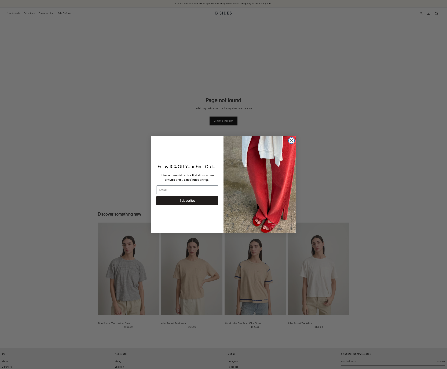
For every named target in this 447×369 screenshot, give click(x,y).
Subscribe (187, 200)
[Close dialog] (291, 141)
